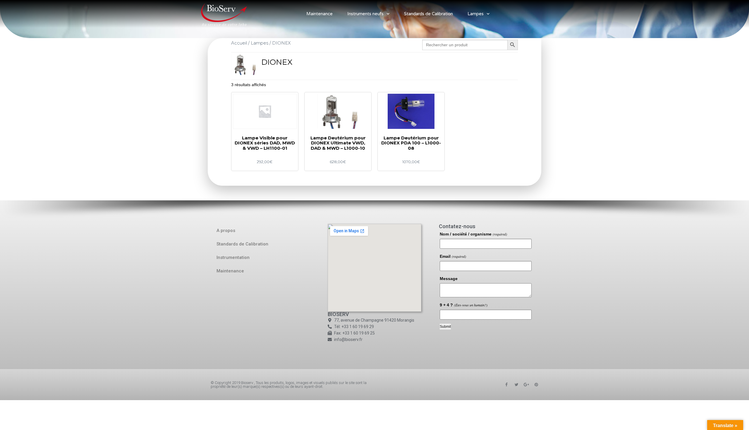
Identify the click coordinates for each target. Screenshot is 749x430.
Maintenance (319, 13)
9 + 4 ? (463, 305)
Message (449, 278)
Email (453, 256)
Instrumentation (233, 257)
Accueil (239, 43)
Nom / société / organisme (473, 234)
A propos (226, 230)
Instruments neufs (365, 13)
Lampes (476, 13)
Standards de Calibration (428, 13)
